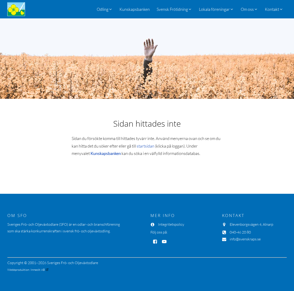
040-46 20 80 (240, 232)
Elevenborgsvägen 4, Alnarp (251, 224)
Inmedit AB (38, 269)
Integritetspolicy (171, 224)
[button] (174, 9)
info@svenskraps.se (245, 239)
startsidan (145, 145)
